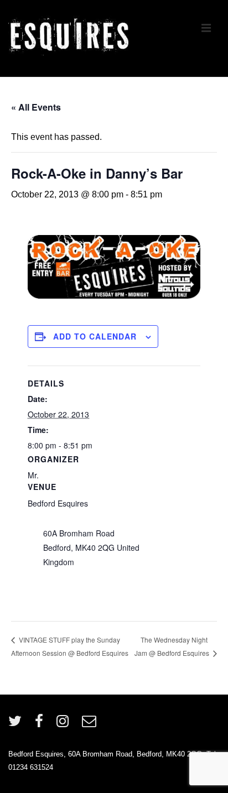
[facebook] (41, 725)
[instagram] (65, 725)
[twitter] (17, 725)
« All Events (36, 107)
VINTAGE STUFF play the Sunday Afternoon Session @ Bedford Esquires (69, 646)
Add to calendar (95, 336)
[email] (90, 725)
